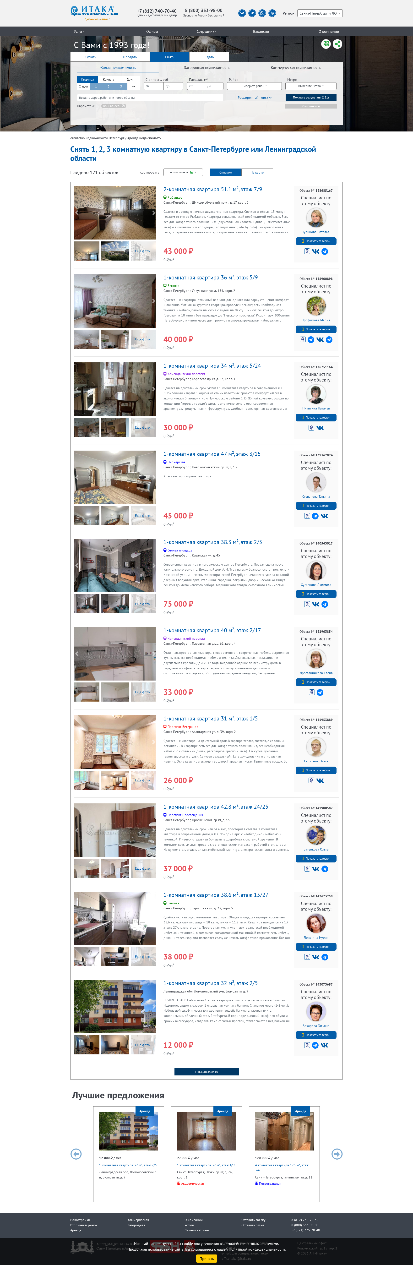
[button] (76, 213)
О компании (329, 31)
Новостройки (80, 1219)
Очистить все (311, 106)
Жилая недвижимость (118, 67)
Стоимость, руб (157, 79)
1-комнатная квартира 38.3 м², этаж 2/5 (212, 542)
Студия (83, 86)
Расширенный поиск (253, 97)
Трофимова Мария (316, 320)
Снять (169, 57)
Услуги (79, 31)
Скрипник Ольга (316, 761)
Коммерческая (138, 1219)
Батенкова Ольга (316, 849)
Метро (292, 79)
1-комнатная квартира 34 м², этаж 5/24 (212, 365)
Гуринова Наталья (316, 231)
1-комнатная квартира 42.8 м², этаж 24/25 (215, 806)
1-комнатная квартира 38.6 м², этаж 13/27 (215, 895)
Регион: (289, 13)
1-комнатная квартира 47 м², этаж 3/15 (212, 454)
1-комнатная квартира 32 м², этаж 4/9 (206, 1165)
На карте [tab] (257, 172)
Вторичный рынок (84, 1225)
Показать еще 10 (206, 1072)
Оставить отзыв (252, 1225)
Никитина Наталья (316, 408)
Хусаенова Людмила (316, 584)
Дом (129, 79)
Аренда (75, 1230)
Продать (130, 57)
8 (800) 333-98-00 (204, 10)
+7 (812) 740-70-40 (157, 11)
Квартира (87, 79)
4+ (133, 86)
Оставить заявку (253, 1219)
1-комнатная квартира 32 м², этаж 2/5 (210, 983)
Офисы (152, 31)
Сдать (209, 57)
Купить (90, 57)
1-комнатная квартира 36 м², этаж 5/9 (210, 277)
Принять (207, 1258)
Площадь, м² (198, 79)
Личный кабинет (197, 1230)
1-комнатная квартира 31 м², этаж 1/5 (210, 718)
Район (233, 79)
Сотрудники (207, 31)
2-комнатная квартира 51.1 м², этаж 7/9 (212, 189)
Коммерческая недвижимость (296, 67)
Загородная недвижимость (206, 67)
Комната (108, 79)
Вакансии (261, 31)
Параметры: (85, 106)
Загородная (136, 1225)
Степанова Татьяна (316, 496)
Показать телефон (318, 241)
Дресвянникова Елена (316, 673)
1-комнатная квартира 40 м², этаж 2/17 (212, 630)
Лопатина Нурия (316, 937)
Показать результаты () (311, 97)
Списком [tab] (225, 172)
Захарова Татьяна (316, 1025)
